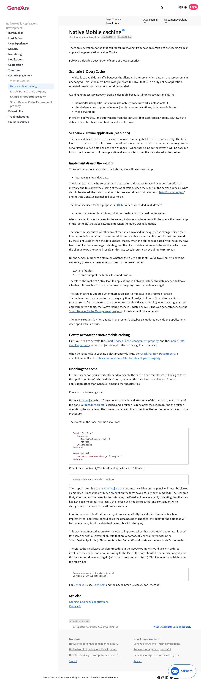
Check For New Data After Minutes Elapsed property (129, 358)
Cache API (99, 585)
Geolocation (15, 65)
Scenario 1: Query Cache (87, 71)
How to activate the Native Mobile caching (99, 335)
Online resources (18, 122)
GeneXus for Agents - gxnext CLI (152, 649)
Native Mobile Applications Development (22, 26)
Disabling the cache (83, 369)
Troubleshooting (18, 116)
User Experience (18, 43)
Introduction (16, 33)
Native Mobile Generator (80, 621)
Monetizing (15, 54)
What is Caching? (20, 81)
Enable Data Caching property (28, 91)
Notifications (16, 59)
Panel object (86, 400)
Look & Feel (15, 38)
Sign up (182, 7)
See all (73, 661)
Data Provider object (171, 192)
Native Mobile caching (23, 86)
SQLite (120, 205)
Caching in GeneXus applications (89, 602)
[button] (114, 19)
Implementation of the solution (91, 163)
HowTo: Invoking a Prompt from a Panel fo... (95, 655)
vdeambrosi (112, 626)
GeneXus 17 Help (124, 37)
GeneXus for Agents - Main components (156, 643)
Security (13, 49)
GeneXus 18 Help (108, 37)
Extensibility (15, 111)
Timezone (14, 70)
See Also (75, 596)
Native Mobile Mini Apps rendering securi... (94, 643)
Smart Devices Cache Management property (31, 104)
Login (193, 7)
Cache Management (20, 75)
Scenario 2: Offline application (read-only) (99, 133)
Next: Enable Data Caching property (172, 626)
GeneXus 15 (81, 585)
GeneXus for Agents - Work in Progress (156, 655)
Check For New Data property (28, 97)
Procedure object (93, 405)
